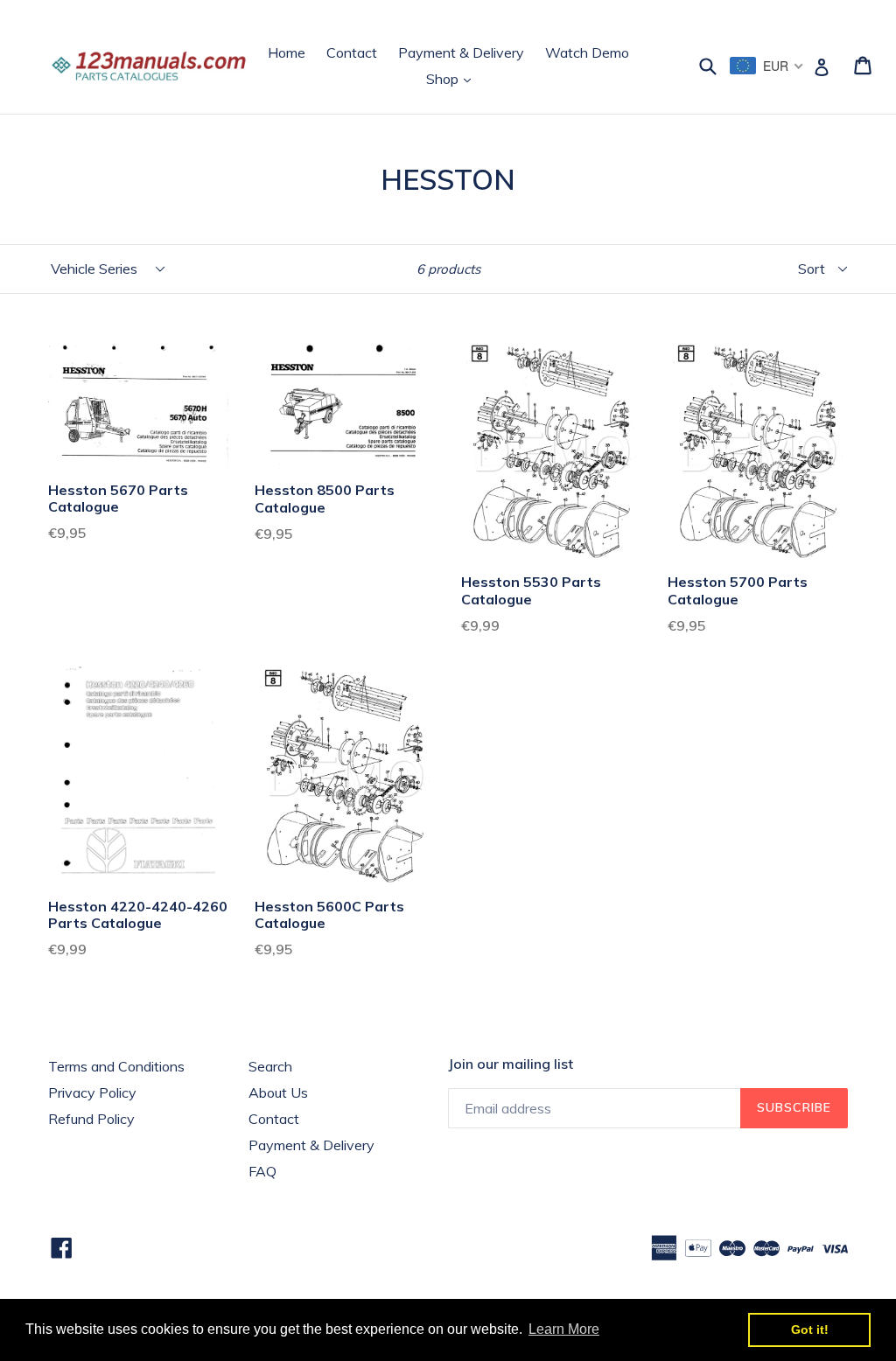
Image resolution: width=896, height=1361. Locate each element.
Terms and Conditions (116, 1066)
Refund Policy (91, 1118)
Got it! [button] (810, 1330)
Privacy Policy (92, 1092)
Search (270, 1066)
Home (286, 52)
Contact (351, 52)
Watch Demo (587, 52)
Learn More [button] (563, 1329)
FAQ (262, 1171)
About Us (278, 1092)
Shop (453, 78)
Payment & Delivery (461, 52)
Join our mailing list (510, 1064)
